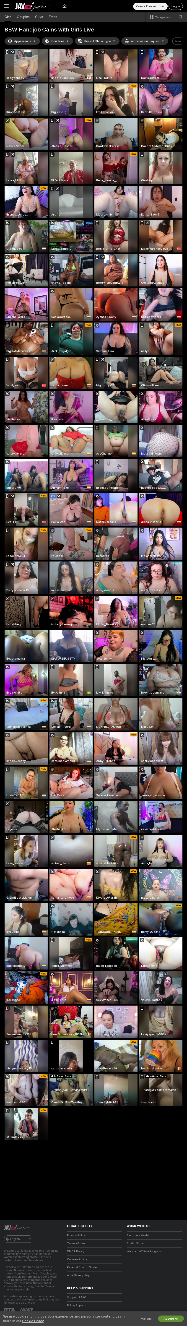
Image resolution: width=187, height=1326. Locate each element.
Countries (57, 41)
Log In (175, 6)
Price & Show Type (97, 41)
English (15, 1239)
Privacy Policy (76, 1235)
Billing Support (76, 1305)
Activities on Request (145, 41)
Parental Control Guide (82, 1267)
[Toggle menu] (6, 6)
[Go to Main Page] (35, 6)
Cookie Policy (33, 1321)
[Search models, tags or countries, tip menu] (180, 17)
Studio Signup (136, 1243)
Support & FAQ (76, 1297)
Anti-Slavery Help (78, 1275)
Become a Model (138, 1235)
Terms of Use (76, 1243)
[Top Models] (64, 6)
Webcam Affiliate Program (144, 1251)
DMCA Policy (75, 1251)
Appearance (22, 41)
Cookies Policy (77, 1259)
